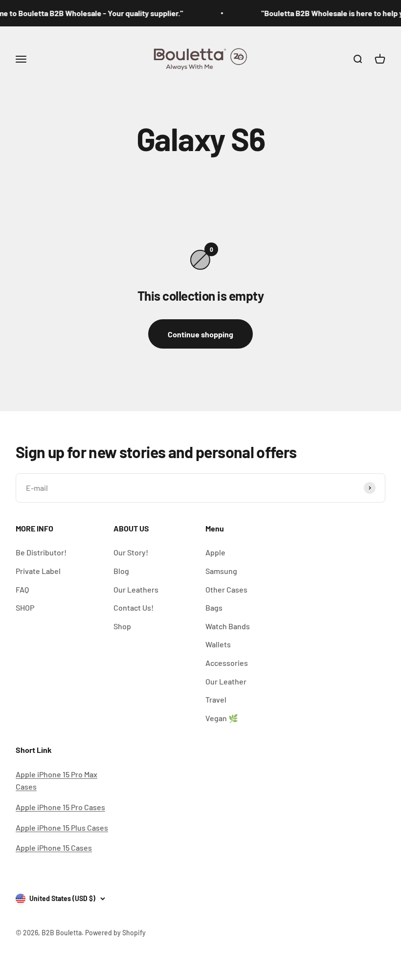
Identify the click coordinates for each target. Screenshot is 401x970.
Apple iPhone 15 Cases (54, 847)
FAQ (22, 589)
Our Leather (225, 681)
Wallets (218, 644)
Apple (215, 552)
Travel (215, 699)
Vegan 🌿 (221, 718)
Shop (122, 626)
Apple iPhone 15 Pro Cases (60, 807)
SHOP (25, 607)
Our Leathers (135, 589)
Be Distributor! (41, 552)
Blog (121, 570)
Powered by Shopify (115, 932)
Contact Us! (133, 607)
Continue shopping (200, 334)
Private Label (38, 570)
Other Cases (226, 589)
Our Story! (130, 552)
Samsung (221, 570)
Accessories (226, 662)
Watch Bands (227, 626)
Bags (214, 607)
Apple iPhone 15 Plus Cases (62, 827)
